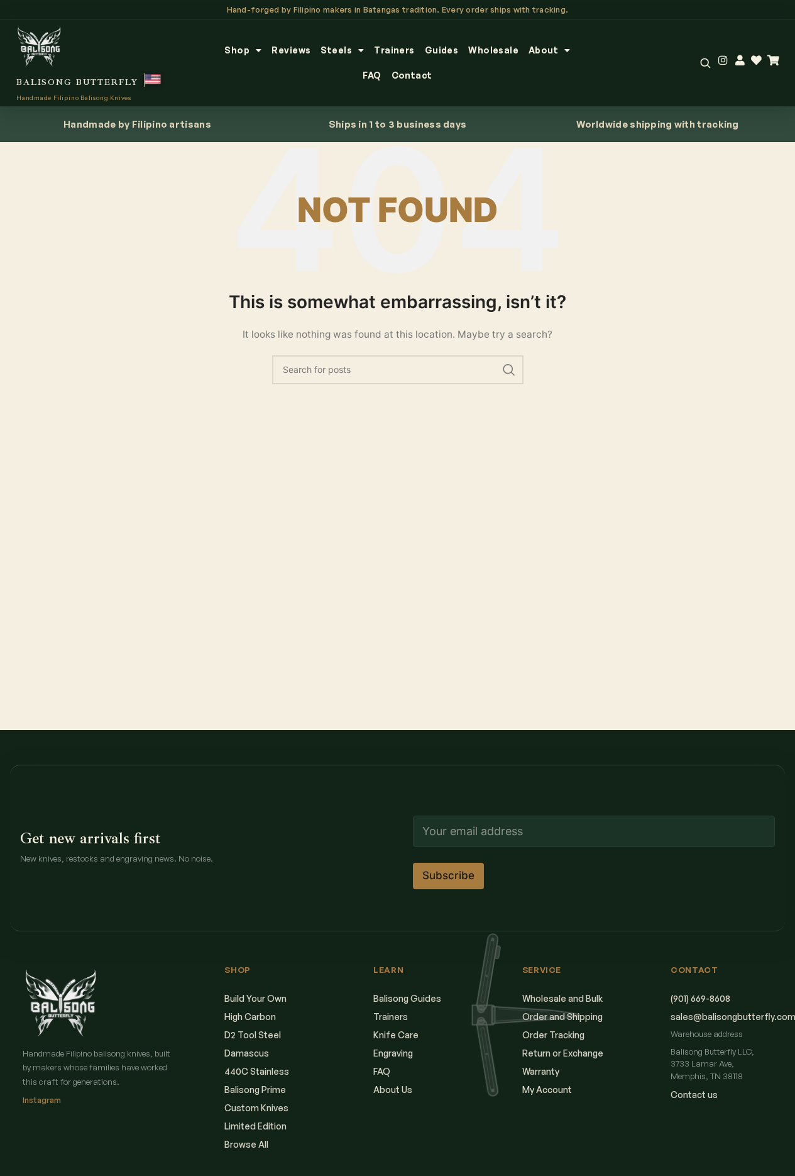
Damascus (246, 1053)
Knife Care (396, 1034)
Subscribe (448, 876)
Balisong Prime (255, 1089)
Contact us (694, 1094)
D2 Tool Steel (252, 1034)
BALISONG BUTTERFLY (77, 82)
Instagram (42, 1100)
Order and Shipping (562, 1016)
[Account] (740, 60)
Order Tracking (553, 1034)
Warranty (540, 1071)
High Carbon (250, 1016)
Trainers (394, 50)
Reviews (290, 50)
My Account (547, 1089)
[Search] (705, 63)
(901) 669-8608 (700, 998)
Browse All (246, 1144)
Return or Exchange (562, 1053)
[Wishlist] (756, 60)
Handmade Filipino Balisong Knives (73, 97)
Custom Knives (256, 1107)
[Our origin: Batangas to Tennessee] (153, 80)
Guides (442, 50)
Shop (236, 50)
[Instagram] (723, 60)
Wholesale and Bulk (562, 998)
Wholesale (493, 50)
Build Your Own (255, 998)
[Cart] (773, 60)
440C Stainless (256, 1071)
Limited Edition (255, 1126)
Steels (336, 50)
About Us (392, 1089)
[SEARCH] (509, 369)
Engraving (393, 1053)
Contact (412, 75)
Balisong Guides (407, 998)
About (543, 50)
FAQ (372, 75)
